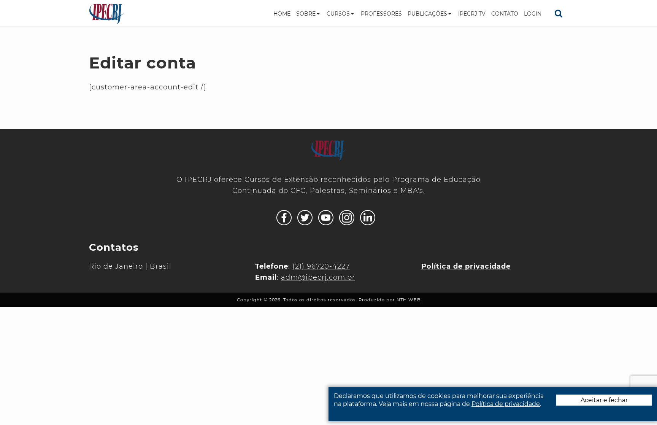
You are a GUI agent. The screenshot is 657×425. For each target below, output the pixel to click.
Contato (504, 13)
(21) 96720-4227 (321, 266)
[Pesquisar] (558, 13)
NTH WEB (409, 299)
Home (281, 13)
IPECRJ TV (472, 13)
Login (532, 13)
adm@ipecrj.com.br (318, 277)
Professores (381, 13)
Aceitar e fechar (604, 400)
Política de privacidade (505, 403)
